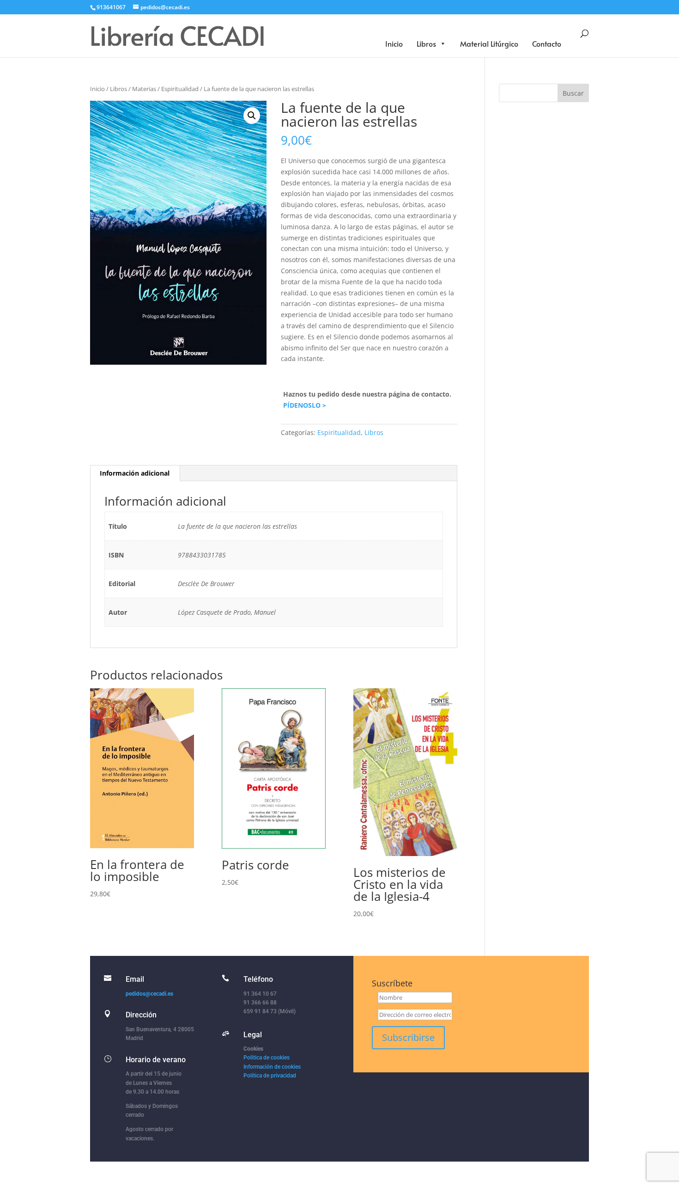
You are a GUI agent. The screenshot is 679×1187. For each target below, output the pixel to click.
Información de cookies (272, 1067)
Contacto (546, 43)
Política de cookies (266, 1057)
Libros (426, 43)
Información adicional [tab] (135, 473)
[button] (251, 115)
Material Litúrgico (489, 43)
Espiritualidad (180, 89)
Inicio (394, 43)
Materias (144, 89)
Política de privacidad (269, 1075)
